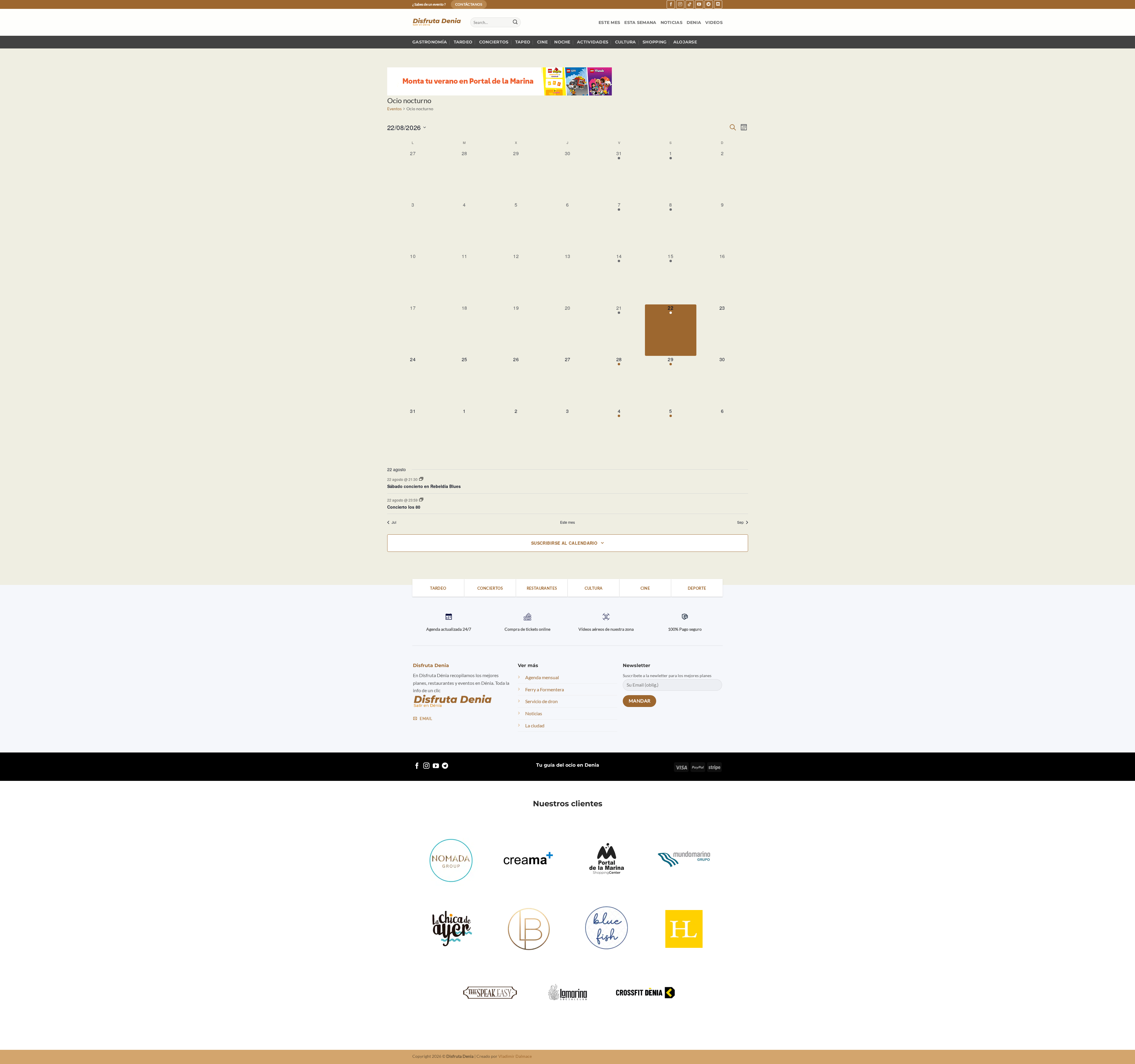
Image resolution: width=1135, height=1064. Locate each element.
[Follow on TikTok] (689, 4)
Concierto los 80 (403, 507)
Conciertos (494, 42)
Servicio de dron (541, 701)
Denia (694, 22)
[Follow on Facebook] (671, 4)
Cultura (625, 42)
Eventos (394, 108)
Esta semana (640, 22)
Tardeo (463, 42)
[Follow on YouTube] (699, 4)
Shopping (655, 42)
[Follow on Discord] (718, 4)
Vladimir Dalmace (515, 1056)
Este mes (609, 22)
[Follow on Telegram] (708, 4)
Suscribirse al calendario (564, 543)
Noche (562, 42)
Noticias (671, 22)
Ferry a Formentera (544, 689)
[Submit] (515, 22)
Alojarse (685, 42)
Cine (542, 42)
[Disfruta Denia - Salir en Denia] (436, 22)
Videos (714, 22)
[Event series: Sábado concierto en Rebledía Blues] (421, 478)
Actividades (592, 42)
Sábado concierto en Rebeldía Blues (424, 486)
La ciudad (534, 725)
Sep (740, 522)
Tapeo (522, 42)
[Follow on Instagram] (680, 4)
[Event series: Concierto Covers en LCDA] (421, 499)
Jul (394, 522)
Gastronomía (429, 42)
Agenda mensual (542, 677)
